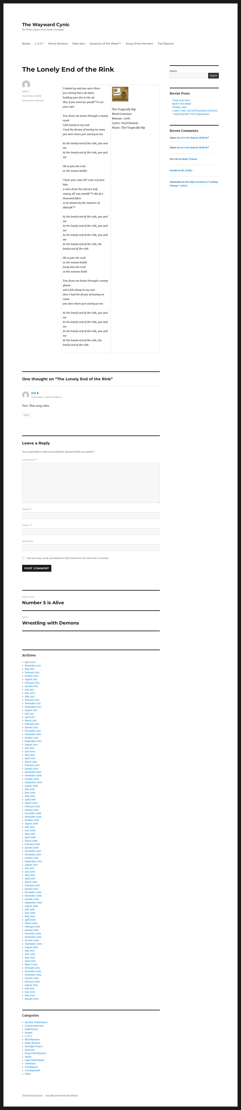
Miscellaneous (32, 1039)
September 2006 (33, 902)
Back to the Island (181, 103)
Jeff (33, 393)
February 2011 (32, 724)
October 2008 (32, 820)
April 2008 (30, 837)
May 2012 (30, 696)
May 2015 (30, 669)
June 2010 (30, 751)
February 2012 (32, 700)
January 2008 (32, 847)
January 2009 (32, 810)
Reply (26, 415)
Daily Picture (31, 1029)
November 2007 (33, 854)
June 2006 (30, 913)
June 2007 (30, 871)
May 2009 (30, 796)
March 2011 (31, 720)
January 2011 (31, 727)
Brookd (173, 170)
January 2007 (32, 889)
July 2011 (29, 713)
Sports (28, 1056)
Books (26, 43)
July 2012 (29, 689)
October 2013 (31, 676)
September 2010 (33, 741)
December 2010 (33, 731)
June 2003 (30, 992)
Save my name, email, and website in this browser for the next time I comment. (68, 558)
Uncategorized (32, 1070)
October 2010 (31, 737)
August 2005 (31, 947)
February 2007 (32, 885)
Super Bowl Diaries (34, 1060)
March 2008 (31, 840)
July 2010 (29, 748)
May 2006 (30, 916)
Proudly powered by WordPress (62, 1095)
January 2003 (31, 998)
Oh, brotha (186, 170)
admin (25, 91)
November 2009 (33, 775)
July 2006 (30, 909)
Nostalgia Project (33, 1046)
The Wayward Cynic (46, 24)
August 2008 (31, 823)
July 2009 (30, 789)
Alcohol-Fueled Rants (36, 1022)
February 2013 (32, 682)
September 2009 (33, 782)
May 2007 (30, 875)
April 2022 (30, 662)
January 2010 (31, 768)
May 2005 (30, 957)
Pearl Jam (78, 43)
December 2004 (33, 971)
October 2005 (32, 940)
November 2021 (33, 665)
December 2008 (33, 813)
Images (28, 1032)
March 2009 (31, 803)
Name (27, 509)
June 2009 (30, 792)
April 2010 (30, 758)
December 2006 (33, 892)
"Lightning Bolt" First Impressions (190, 114)
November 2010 (33, 734)
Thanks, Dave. (179, 107)
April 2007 (30, 878)
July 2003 (29, 988)
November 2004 (33, 974)
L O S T (39, 43)
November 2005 (33, 937)
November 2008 (33, 816)
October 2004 (32, 978)
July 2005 (29, 950)
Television (30, 1063)
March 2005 (31, 964)
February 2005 (32, 968)
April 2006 (30, 919)
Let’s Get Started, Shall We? (194, 137)
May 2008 (30, 834)
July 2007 (29, 868)
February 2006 (32, 926)
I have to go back (181, 100)
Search (173, 71)
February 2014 (32, 672)
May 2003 (30, 995)
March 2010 (31, 761)
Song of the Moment (139, 43)
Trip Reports (166, 43)
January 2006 (32, 930)
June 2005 (30, 954)
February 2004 (32, 981)
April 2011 (30, 717)
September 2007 (33, 861)
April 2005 (30, 961)
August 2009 (31, 785)
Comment (29, 459)
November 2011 (33, 703)
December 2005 (33, 933)
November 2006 (33, 895)
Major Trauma (189, 159)
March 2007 (31, 882)
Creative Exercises (34, 1025)
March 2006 (31, 923)
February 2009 (32, 806)
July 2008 (29, 827)
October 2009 (32, 779)
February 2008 (32, 844)
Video (28, 1074)
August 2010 (31, 744)
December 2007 (33, 851)
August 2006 (31, 906)
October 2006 (32, 899)
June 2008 (30, 830)
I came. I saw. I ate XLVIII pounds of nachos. (195, 110)
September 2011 (33, 706)
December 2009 (33, 772)
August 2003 (31, 985)
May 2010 (30, 755)
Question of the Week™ (105, 43)
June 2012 (30, 693)
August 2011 (31, 710)
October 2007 (32, 858)
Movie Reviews (58, 43)
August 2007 (31, 864)
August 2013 (31, 679)
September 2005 (33, 944)
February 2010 (32, 765)
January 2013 (31, 686)
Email (27, 525)
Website (27, 541)
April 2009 (30, 799)
